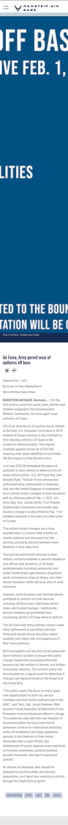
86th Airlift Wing (14, 795)
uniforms (56, 795)
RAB (47, 795)
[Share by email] (14, 370)
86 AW (29, 795)
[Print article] (7, 370)
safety (38, 795)
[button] (6, 8)
